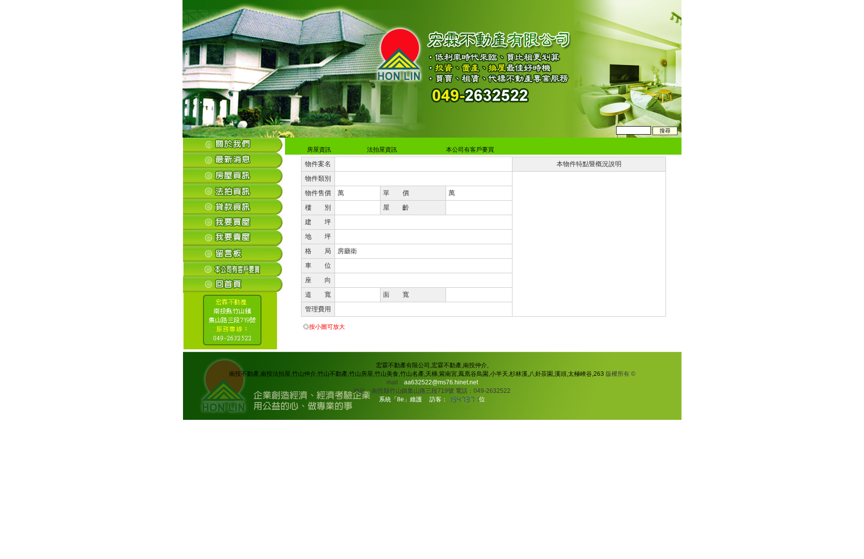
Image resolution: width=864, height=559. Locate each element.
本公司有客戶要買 (468, 149)
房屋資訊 (317, 149)
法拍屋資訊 (380, 149)
